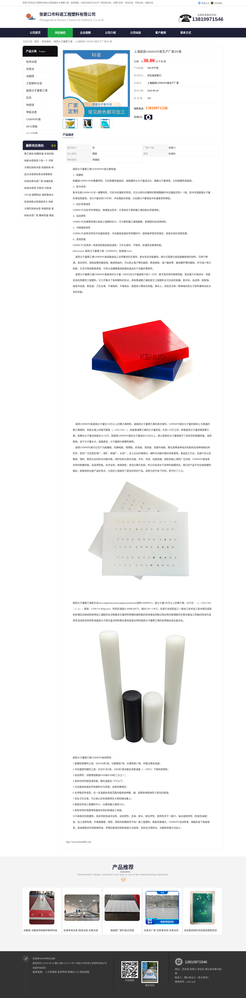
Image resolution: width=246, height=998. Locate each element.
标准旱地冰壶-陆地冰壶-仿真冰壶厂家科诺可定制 (48, 930)
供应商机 (60, 32)
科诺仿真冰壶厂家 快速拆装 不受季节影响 (40, 181)
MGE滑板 (31, 126)
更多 (53, 145)
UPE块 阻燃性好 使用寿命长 (39, 195)
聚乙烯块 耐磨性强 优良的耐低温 (40, 153)
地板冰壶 (31, 112)
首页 (36, 41)
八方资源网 (51, 972)
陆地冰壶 (31, 61)
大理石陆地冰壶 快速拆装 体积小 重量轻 (40, 167)
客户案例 (160, 32)
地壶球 (30, 104)
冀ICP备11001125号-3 (65, 963)
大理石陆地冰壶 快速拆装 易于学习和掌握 (40, 208)
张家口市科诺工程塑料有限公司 (91, 963)
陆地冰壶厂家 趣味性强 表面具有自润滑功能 (40, 215)
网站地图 (84, 972)
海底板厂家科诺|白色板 (82, 930)
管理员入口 (73, 972)
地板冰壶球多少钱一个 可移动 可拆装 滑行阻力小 (40, 160)
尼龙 (28, 97)
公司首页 (35, 32)
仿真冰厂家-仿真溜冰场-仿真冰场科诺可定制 (127, 930)
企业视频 (85, 32)
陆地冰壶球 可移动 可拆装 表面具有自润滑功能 (40, 188)
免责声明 (62, 972)
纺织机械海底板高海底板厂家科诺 (202, 930)
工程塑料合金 (34, 83)
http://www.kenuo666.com (78, 842)
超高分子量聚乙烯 (63, 41)
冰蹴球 (30, 76)
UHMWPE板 (33, 119)
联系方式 (185, 32)
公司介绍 (110, 32)
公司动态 (135, 32)
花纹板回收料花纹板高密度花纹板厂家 (164, 930)
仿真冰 (30, 69)
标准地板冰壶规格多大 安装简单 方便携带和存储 (40, 201)
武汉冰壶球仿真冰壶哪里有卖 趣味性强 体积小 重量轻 (40, 174)
